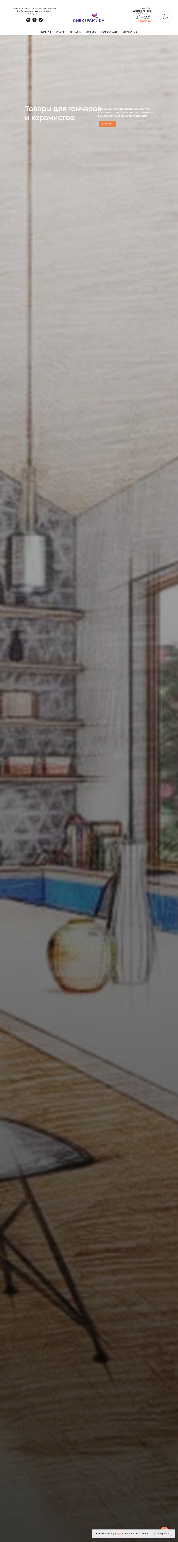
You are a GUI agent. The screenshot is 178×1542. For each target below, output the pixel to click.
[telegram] (34, 21)
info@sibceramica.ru (143, 21)
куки (119, 1533)
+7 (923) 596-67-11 (144, 16)
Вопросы (91, 32)
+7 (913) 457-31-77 (35, 13)
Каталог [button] (60, 32)
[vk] (28, 21)
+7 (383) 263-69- (142, 13)
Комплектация (109, 32)
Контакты (75, 32)
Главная (46, 32)
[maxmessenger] (41, 21)
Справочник (130, 32)
